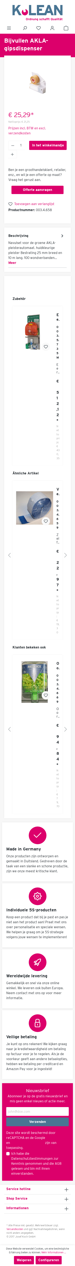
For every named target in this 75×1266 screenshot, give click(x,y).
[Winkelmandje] (66, 28)
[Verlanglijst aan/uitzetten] (46, 347)
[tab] (36, 249)
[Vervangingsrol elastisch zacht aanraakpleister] (34, 508)
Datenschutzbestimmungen (32, 1159)
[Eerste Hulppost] (34, 333)
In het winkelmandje (48, 145)
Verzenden (37, 1122)
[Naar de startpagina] (37, 13)
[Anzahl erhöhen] (12, 154)
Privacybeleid (56, 1138)
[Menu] (9, 28)
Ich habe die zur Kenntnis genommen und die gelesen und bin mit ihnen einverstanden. (36, 1164)
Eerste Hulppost (58, 317)
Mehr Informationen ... (53, 1252)
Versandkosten (14, 1229)
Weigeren (24, 1260)
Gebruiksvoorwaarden (27, 1143)
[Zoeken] (25, 28)
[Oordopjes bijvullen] (34, 682)
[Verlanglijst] (38, 28)
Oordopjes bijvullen (57, 665)
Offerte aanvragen (37, 190)
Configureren (48, 1260)
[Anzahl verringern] (12, 145)
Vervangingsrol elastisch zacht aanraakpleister (57, 491)
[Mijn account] (52, 28)
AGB (58, 1164)
